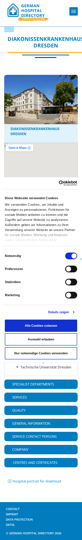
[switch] (71, 269)
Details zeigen (58, 312)
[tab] (41, 384)
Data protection (19, 519)
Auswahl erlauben (41, 339)
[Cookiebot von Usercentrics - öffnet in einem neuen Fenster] (59, 183)
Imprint (12, 514)
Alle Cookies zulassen (41, 325)
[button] (41, 384)
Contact (13, 509)
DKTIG (10, 525)
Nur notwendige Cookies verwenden (41, 353)
